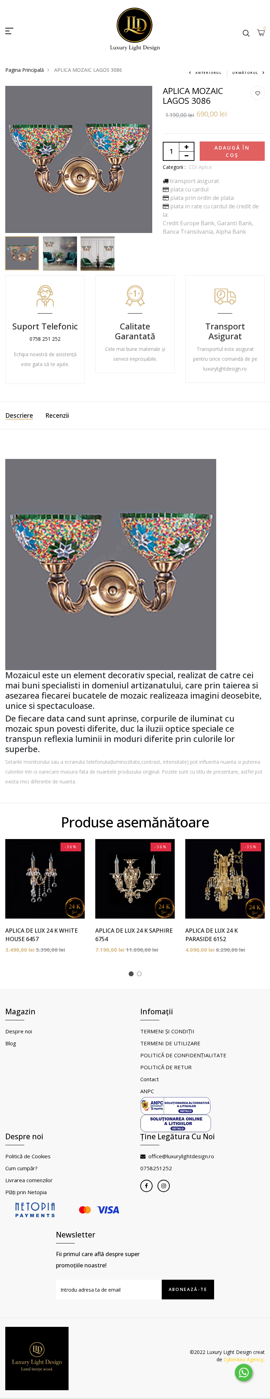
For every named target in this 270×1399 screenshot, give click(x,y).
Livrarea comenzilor (29, 1180)
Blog (10, 1043)
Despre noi (18, 1031)
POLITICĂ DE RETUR (166, 1067)
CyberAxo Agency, (244, 1359)
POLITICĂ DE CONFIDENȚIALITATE (183, 1055)
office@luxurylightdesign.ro (181, 1156)
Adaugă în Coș (232, 151)
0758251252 (156, 1168)
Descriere (19, 415)
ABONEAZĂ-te (188, 1289)
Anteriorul (208, 72)
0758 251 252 (45, 338)
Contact (149, 1079)
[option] (78, 159)
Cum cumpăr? (21, 1168)
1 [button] (132, 974)
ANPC (147, 1091)
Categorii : (174, 167)
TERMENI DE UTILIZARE (170, 1043)
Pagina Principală (24, 70)
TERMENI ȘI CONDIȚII (167, 1031)
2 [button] (140, 974)
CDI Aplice (200, 167)
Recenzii (57, 415)
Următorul (245, 72)
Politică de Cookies (28, 1156)
